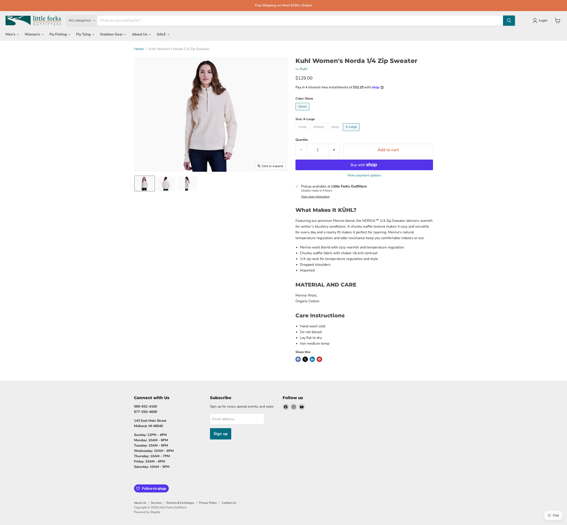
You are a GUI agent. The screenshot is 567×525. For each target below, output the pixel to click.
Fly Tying (84, 34)
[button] (145, 183)
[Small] (302, 132)
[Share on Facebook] (298, 359)
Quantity (301, 140)
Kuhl (303, 68)
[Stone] (303, 111)
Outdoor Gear (112, 34)
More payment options (364, 175)
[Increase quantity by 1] (334, 150)
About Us (140, 34)
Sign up (221, 433)
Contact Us (229, 503)
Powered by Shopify (147, 512)
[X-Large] (352, 132)
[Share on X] (305, 359)
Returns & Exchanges (180, 503)
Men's (11, 34)
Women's (33, 34)
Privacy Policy (208, 503)
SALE (162, 34)
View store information (315, 196)
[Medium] (319, 132)
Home (139, 49)
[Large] (335, 132)
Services (156, 503)
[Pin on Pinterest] (319, 359)
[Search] (509, 21)
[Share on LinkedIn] (312, 359)
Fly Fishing (58, 34)
